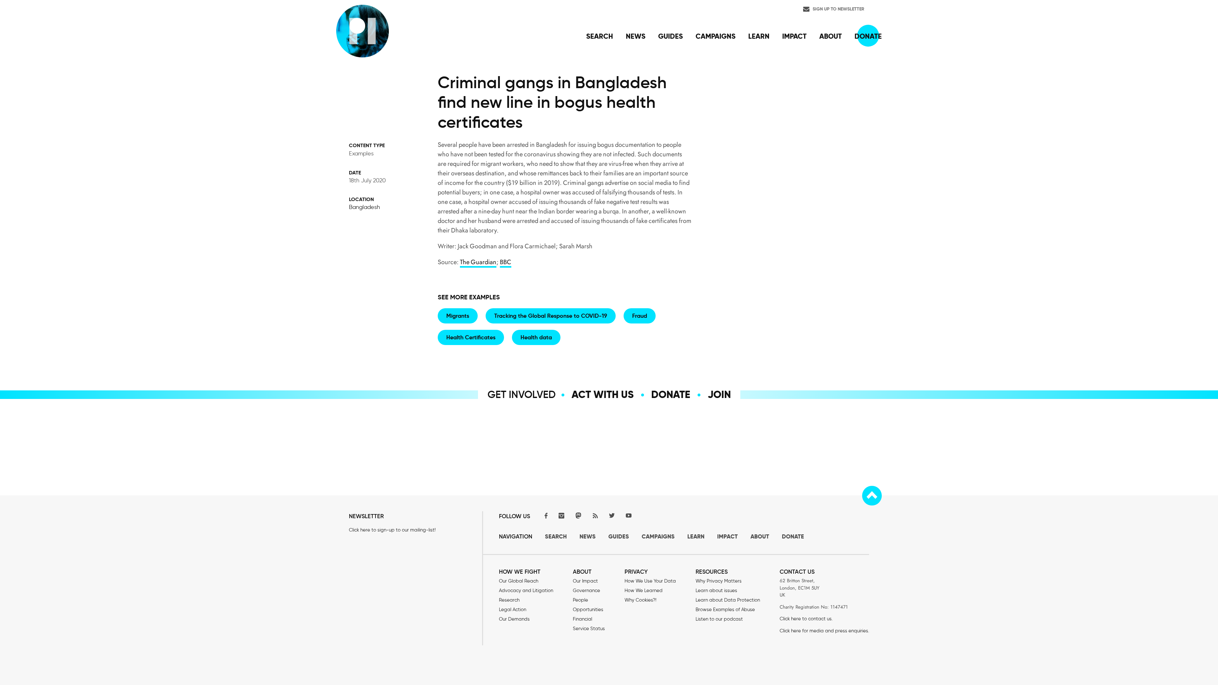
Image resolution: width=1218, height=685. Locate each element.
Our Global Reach (518, 581)
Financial (582, 619)
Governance (586, 590)
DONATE (793, 536)
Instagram (561, 515)
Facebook (544, 515)
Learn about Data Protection (728, 600)
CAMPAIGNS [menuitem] (716, 36)
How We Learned (644, 590)
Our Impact (585, 581)
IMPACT (727, 536)
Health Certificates (470, 337)
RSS (595, 515)
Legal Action (512, 609)
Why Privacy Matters (719, 581)
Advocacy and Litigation (526, 590)
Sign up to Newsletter (838, 9)
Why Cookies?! (640, 600)
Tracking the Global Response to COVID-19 (550, 315)
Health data (536, 337)
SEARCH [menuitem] (599, 36)
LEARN (695, 536)
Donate (670, 394)
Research (509, 600)
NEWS (588, 536)
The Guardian (478, 262)
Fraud (639, 315)
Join (719, 394)
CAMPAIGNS (658, 536)
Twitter (612, 515)
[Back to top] (872, 496)
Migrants (457, 315)
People (580, 600)
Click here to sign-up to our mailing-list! (392, 530)
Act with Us (603, 394)
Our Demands (514, 619)
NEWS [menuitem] (635, 36)
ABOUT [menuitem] (830, 36)
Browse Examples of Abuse (725, 609)
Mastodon (578, 515)
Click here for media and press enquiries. (824, 631)
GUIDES (618, 536)
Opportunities (588, 609)
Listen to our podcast (719, 619)
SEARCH (556, 536)
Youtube (629, 515)
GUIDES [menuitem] (670, 36)
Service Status (589, 628)
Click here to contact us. (806, 619)
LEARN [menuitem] (758, 36)
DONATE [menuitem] (868, 36)
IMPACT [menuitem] (794, 36)
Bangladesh (364, 207)
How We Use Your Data (650, 581)
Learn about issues (716, 590)
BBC (505, 262)
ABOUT (759, 536)
